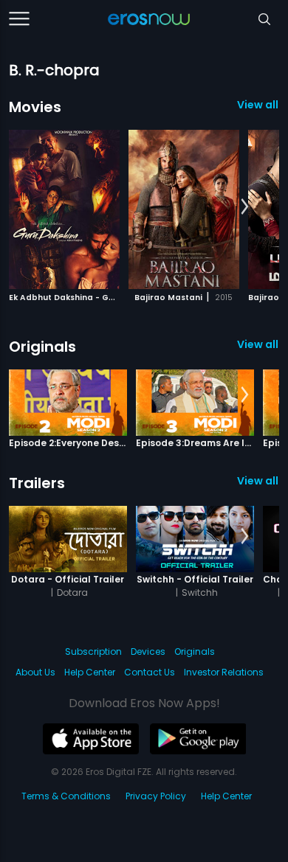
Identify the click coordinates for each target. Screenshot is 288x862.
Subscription (93, 651)
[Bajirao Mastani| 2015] (183, 209)
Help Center (89, 672)
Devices (148, 651)
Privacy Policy (156, 796)
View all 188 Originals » (258, 344)
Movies (35, 107)
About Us (35, 672)
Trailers (37, 483)
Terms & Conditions (66, 796)
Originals (42, 346)
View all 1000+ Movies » (258, 104)
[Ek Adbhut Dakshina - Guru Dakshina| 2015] (64, 209)
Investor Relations (224, 672)
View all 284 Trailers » (258, 480)
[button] (245, 207)
